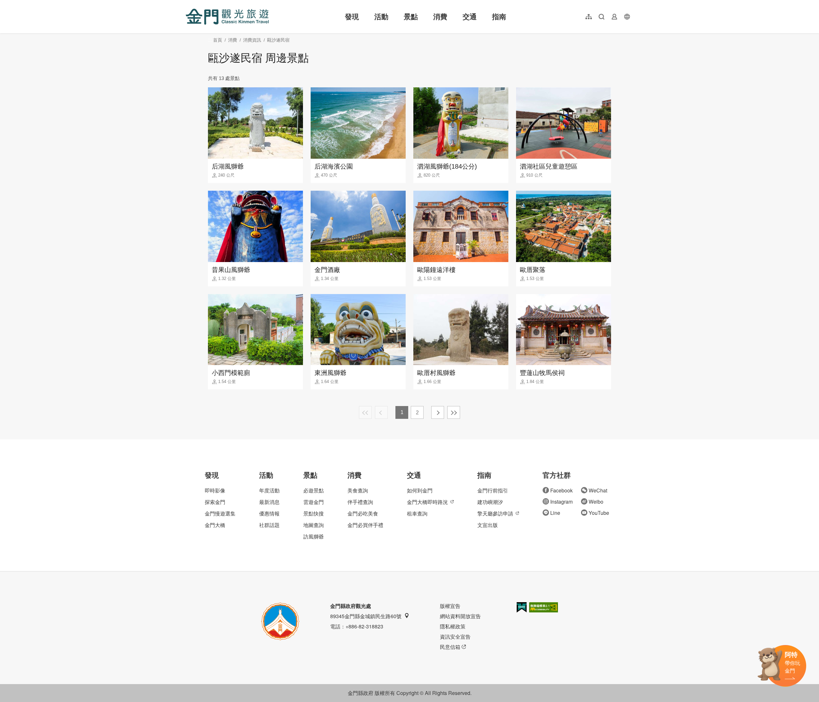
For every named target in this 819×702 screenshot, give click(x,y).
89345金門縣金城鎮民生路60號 (366, 616)
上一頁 (381, 412)
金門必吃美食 (362, 513)
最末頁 (453, 412)
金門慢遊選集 (220, 513)
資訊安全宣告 (455, 636)
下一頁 (437, 412)
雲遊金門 (313, 502)
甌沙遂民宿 (278, 40)
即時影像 (215, 490)
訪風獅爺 (313, 536)
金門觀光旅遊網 (227, 17)
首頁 (217, 40)
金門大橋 (215, 525)
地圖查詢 (313, 525)
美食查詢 (357, 490)
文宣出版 (487, 525)
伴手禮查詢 (360, 502)
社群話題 (269, 525)
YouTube (599, 512)
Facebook (561, 490)
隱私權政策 (452, 626)
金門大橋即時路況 (427, 502)
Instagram (561, 501)
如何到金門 (420, 490)
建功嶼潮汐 (490, 502)
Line (555, 512)
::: (187, 3)
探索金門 (215, 502)
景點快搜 (313, 513)
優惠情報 (269, 513)
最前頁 (365, 412)
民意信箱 (450, 646)
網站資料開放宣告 (460, 616)
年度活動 (269, 490)
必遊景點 (313, 490)
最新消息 (269, 502)
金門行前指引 (492, 490)
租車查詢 (417, 513)
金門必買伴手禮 (365, 525)
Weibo (596, 501)
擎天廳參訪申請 (495, 513)
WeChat (598, 490)
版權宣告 (450, 606)
